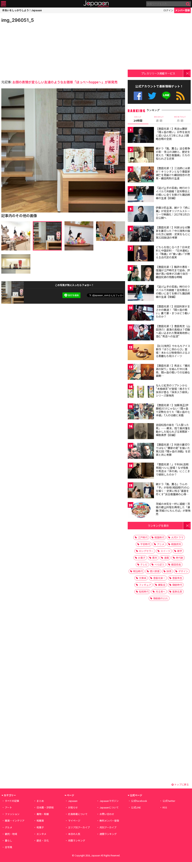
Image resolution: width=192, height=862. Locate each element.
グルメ (8, 827)
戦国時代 (159, 537)
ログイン (168, 10)
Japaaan (96, 4)
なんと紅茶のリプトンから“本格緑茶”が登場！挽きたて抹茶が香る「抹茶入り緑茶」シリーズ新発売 (173, 390)
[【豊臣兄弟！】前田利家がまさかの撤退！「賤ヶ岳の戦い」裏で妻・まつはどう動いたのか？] (141, 313)
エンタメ (41, 834)
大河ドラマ (177, 537)
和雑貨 (40, 820)
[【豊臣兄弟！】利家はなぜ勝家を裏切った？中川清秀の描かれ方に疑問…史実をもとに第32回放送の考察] (141, 234)
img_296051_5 (17, 20)
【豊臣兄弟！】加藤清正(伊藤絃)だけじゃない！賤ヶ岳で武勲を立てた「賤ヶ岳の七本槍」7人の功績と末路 (173, 410)
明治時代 (138, 571)
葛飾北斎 (177, 591)
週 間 (159, 119)
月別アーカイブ (108, 827)
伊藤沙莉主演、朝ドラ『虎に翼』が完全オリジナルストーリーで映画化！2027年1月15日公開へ (173, 213)
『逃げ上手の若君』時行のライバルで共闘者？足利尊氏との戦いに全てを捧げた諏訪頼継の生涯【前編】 (173, 193)
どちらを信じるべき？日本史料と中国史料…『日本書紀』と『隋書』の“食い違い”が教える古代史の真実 (173, 252)
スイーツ (165, 551)
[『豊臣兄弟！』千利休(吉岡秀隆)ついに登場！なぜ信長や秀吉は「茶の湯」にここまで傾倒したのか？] (141, 471)
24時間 (138, 119)
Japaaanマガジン (109, 801)
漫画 (166, 557)
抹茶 (168, 571)
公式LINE (166, 96)
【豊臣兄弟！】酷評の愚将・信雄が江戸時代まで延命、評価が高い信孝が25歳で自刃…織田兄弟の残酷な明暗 (173, 272)
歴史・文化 (43, 840)
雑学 (179, 551)
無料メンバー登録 (109, 820)
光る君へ (160, 591)
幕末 (154, 557)
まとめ (40, 801)
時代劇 (179, 557)
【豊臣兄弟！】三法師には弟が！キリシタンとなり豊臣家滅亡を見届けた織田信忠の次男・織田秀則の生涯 (173, 173)
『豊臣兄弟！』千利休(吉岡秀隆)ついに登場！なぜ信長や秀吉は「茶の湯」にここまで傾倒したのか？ (173, 469)
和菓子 (40, 827)
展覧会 (161, 585)
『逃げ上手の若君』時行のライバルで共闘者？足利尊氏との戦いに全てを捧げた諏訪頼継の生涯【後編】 (173, 292)
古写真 (8, 847)
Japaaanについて (109, 807)
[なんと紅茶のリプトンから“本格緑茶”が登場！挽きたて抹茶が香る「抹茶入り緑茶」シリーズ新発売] (141, 392)
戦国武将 (176, 544)
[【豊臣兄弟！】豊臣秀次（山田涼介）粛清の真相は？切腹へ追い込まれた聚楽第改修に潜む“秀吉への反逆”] (141, 332)
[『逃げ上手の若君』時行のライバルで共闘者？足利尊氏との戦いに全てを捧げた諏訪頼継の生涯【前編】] (141, 194)
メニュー (3, 4)
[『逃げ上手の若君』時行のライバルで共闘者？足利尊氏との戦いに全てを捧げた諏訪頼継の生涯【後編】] (141, 293)
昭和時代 (144, 591)
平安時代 (145, 544)
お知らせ (73, 807)
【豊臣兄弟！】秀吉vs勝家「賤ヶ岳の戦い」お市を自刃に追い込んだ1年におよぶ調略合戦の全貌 (173, 134)
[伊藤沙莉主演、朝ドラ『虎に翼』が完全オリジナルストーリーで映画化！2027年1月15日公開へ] (141, 214)
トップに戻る (181, 784)
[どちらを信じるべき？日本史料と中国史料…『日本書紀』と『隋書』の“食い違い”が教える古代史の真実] (141, 254)
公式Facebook (138, 96)
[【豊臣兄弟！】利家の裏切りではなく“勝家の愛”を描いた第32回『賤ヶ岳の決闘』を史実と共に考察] (141, 451)
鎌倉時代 (177, 585)
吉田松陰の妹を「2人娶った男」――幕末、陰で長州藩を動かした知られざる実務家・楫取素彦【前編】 (173, 430)
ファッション (12, 814)
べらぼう (159, 564)
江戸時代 (143, 537)
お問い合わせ (107, 814)
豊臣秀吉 (177, 578)
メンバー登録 (182, 10)
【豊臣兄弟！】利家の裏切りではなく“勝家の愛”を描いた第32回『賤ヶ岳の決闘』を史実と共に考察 (173, 449)
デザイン (183, 571)
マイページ (74, 820)
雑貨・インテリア (14, 820)
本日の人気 (74, 834)
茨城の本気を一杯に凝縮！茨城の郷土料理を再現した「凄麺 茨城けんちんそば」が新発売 (173, 509)
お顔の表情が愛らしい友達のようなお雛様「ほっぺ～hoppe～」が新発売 (65, 82)
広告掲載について (78, 814)
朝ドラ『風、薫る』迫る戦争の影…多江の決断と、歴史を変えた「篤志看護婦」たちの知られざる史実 (173, 153)
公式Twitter (152, 96)
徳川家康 (155, 571)
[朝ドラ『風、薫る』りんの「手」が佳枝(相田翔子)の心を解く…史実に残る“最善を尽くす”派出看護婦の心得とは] (141, 490)
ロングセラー (146, 551)
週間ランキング (108, 834)
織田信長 (176, 564)
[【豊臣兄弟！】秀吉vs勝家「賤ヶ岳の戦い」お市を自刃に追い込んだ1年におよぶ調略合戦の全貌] (141, 135)
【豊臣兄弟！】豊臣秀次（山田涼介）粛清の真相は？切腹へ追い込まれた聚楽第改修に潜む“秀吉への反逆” (173, 331)
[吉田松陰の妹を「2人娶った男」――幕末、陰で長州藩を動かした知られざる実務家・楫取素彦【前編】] (141, 431)
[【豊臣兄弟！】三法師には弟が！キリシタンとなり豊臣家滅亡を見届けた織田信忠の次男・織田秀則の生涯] (141, 175)
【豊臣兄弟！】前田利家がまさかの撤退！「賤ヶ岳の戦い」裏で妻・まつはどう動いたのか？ (173, 311)
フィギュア (145, 585)
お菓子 (141, 557)
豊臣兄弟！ (159, 578)
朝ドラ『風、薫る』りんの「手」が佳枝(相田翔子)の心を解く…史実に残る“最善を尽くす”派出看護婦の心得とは (172, 490)
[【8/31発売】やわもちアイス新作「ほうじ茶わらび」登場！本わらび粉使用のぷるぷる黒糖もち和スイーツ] (141, 352)
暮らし (8, 840)
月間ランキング (76, 840)
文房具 (142, 578)
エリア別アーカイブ (79, 827)
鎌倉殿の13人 (160, 598)
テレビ (144, 564)
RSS (180, 96)
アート (8, 807)
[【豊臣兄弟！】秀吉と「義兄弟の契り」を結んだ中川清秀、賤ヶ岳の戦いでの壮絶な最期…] (141, 372)
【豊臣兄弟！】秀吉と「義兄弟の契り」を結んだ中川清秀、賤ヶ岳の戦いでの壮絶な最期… (173, 370)
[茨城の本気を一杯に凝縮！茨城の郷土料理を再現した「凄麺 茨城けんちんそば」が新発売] (141, 510)
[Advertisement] (32, 50)
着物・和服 (43, 814)
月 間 (180, 119)
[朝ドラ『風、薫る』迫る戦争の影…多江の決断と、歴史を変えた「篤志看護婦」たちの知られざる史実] (141, 155)
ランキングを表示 (158, 525)
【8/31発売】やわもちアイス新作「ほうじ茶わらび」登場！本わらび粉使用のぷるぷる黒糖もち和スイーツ (173, 351)
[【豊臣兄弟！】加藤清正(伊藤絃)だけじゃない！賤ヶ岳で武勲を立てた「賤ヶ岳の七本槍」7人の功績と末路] (141, 411)
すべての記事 (12, 801)
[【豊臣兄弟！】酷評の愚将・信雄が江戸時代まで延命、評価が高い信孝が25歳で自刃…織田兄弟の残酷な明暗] (141, 273)
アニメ (160, 544)
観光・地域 (11, 834)
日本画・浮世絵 (45, 807)
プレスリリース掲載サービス (158, 73)
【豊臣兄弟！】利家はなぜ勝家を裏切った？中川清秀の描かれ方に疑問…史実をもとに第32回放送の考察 (173, 232)
